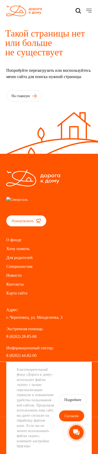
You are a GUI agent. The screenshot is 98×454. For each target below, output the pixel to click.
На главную (21, 96)
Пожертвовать (23, 221)
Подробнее (72, 400)
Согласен (72, 416)
